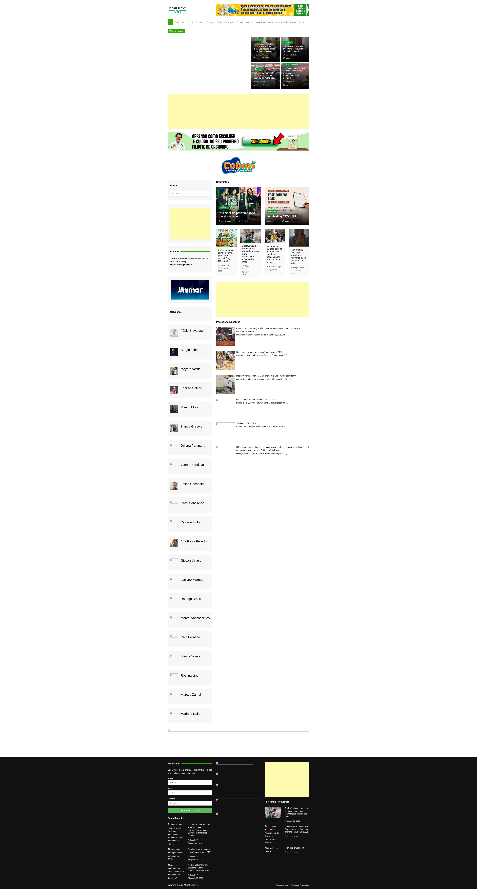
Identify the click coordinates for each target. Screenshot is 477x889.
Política (190, 22)
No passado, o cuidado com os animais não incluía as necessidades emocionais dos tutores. (274, 254)
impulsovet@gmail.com (181, 265)
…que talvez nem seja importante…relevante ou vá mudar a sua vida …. (294, 48)
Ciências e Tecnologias (285, 22)
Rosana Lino (189, 675)
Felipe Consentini (193, 484)
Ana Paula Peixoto (194, 541)
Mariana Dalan (191, 714)
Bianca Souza (190, 656)
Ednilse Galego (262, 55)
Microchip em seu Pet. (294, 848)
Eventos (210, 22)
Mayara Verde (190, 369)
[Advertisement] (238, 111)
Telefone (171, 799)
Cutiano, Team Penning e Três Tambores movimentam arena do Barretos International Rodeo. (199, 830)
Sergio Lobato (291, 55)
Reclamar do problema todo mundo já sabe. (237, 214)
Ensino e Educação (225, 22)
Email (170, 788)
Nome (170, 778)
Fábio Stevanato (192, 330)
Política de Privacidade (300, 885)
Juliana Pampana (193, 445)
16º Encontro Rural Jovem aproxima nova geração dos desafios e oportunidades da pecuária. (294, 73)
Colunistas (179, 22)
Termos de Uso (282, 885)
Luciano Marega (192, 580)
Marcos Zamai (191, 694)
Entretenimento (243, 22)
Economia (200, 22)
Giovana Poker (191, 522)
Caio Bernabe (190, 637)
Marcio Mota (189, 407)
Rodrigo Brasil (191, 599)
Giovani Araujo (191, 560)
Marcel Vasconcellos (195, 618)
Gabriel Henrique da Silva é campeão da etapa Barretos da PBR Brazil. (265, 75)
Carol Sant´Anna (192, 503)
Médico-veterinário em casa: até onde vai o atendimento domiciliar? (198, 868)
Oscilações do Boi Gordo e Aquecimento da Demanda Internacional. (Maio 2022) (296, 829)
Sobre (301, 22)
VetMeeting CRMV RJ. (282, 216)
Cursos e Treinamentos (262, 22)
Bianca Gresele (191, 426)
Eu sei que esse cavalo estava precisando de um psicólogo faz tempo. (226, 255)
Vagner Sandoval (193, 465)
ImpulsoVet (260, 82)
